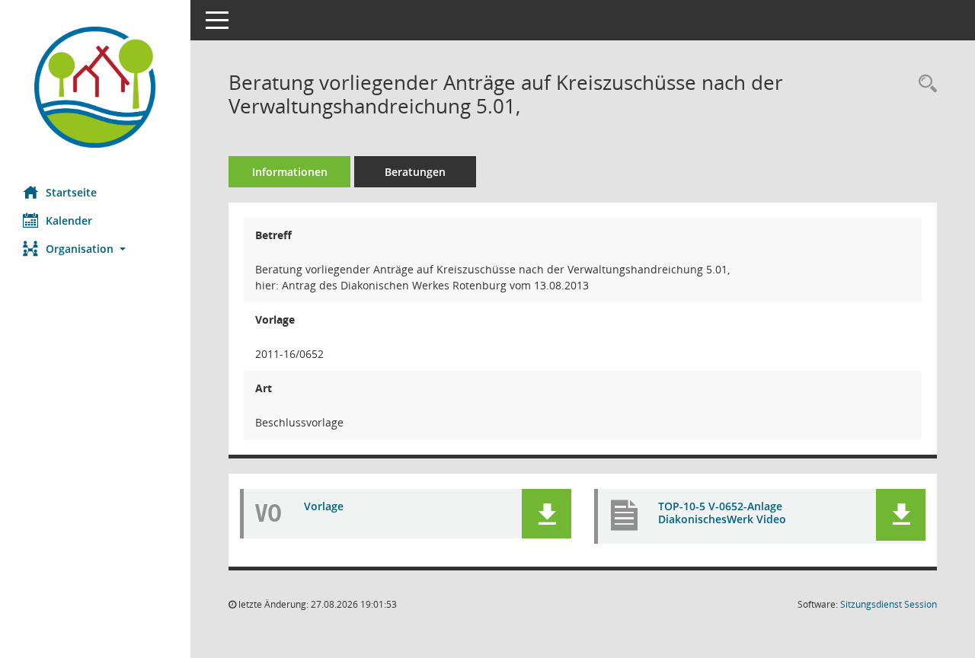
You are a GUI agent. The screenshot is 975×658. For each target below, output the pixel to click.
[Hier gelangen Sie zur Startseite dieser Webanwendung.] (95, 87)
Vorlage (324, 506)
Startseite (71, 192)
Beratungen (415, 171)
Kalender (69, 220)
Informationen (290, 171)
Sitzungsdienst (888, 604)
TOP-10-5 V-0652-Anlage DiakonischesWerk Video (722, 512)
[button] (95, 249)
